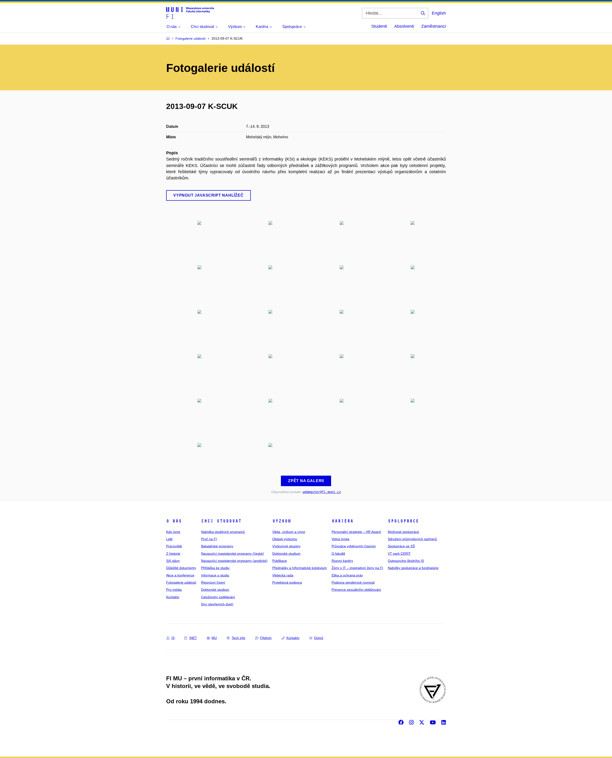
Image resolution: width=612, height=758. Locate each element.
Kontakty (172, 597)
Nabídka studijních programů (223, 532)
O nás (174, 521)
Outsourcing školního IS (406, 561)
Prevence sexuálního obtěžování (356, 589)
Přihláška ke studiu (215, 568)
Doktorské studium (215, 589)
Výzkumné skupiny (286, 546)
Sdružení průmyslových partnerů (412, 539)
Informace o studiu (215, 575)
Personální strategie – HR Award (356, 532)
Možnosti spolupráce (403, 532)
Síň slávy (173, 561)
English (439, 13)
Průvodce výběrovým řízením (354, 546)
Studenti (379, 26)
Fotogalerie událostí (181, 582)
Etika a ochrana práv (347, 575)
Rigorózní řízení (213, 582)
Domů (318, 638)
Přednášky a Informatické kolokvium (299, 568)
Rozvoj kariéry (342, 561)
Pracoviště (174, 546)
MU (214, 638)
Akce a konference (180, 575)
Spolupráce (403, 521)
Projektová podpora (287, 582)
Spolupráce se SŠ (401, 546)
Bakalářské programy (217, 546)
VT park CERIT (399, 553)
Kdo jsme (173, 532)
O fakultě (338, 553)
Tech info (238, 638)
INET (193, 638)
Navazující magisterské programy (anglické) (234, 561)
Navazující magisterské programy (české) (232, 553)
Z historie (173, 553)
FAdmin (266, 638)
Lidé (169, 539)
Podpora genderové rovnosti (353, 582)
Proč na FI (209, 539)
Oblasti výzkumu (284, 539)
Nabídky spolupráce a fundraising (413, 568)
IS (173, 638)
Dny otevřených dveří (217, 604)
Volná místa (340, 539)
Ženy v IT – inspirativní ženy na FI (357, 568)
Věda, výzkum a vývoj (288, 532)
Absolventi (404, 26)
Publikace (279, 561)
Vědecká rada (282, 575)
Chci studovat (221, 521)
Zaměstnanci (433, 26)
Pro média (174, 589)
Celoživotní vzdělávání (218, 597)
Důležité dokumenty (181, 568)
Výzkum (281, 521)
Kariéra (342, 521)
